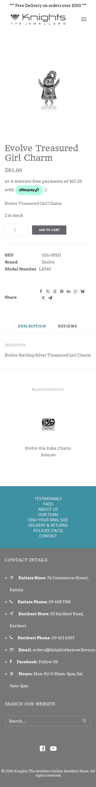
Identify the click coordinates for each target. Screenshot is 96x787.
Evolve (48, 262)
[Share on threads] (54, 291)
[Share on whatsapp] (75, 291)
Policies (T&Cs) (48, 530)
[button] (83, 19)
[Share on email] (50, 298)
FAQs (48, 503)
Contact (48, 535)
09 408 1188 (60, 602)
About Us (48, 509)
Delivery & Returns (48, 525)
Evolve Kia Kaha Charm (48, 448)
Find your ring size (48, 519)
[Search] (48, 721)
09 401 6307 (63, 638)
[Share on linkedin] (68, 291)
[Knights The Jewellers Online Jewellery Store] (38, 19)
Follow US (48, 662)
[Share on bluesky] (82, 291)
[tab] (68, 328)
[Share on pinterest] (61, 291)
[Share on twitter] (48, 291)
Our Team (48, 514)
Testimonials (48, 498)
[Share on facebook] (41, 291)
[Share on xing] (43, 298)
